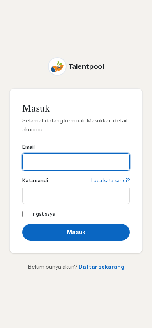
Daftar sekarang (101, 266)
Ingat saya (43, 214)
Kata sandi (35, 180)
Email (28, 147)
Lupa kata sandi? (110, 180)
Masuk (76, 232)
